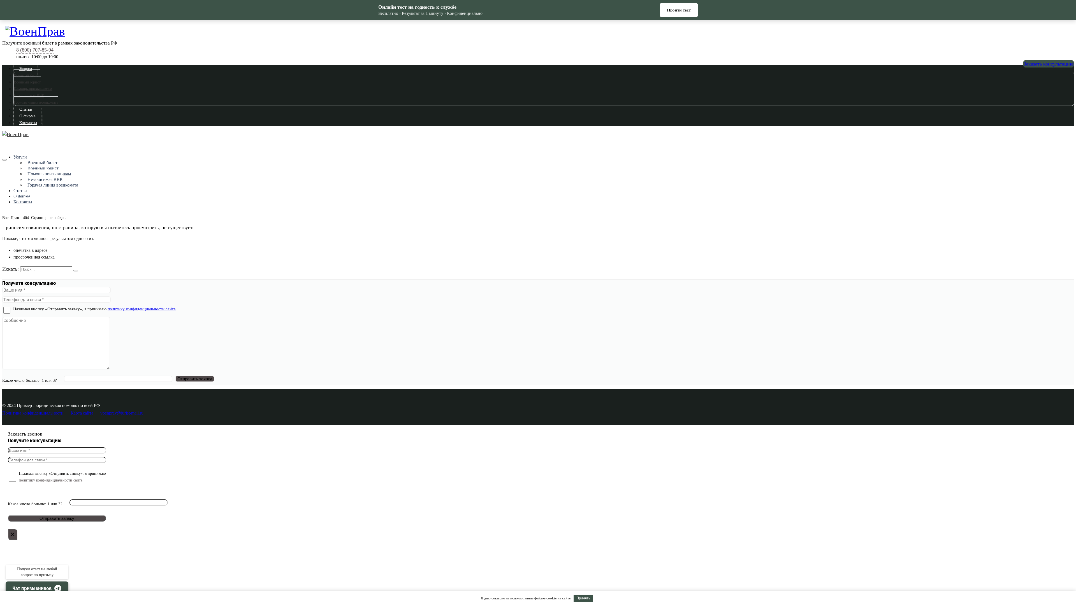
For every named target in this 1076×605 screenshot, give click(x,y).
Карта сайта (82, 413)
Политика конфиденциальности (33, 413)
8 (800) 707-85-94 (35, 50)
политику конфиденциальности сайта (142, 309)
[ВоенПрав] (539, 30)
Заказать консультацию (1048, 64)
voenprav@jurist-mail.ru (121, 413)
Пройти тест (679, 10)
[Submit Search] (75, 270)
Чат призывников (32, 588)
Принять (583, 598)
